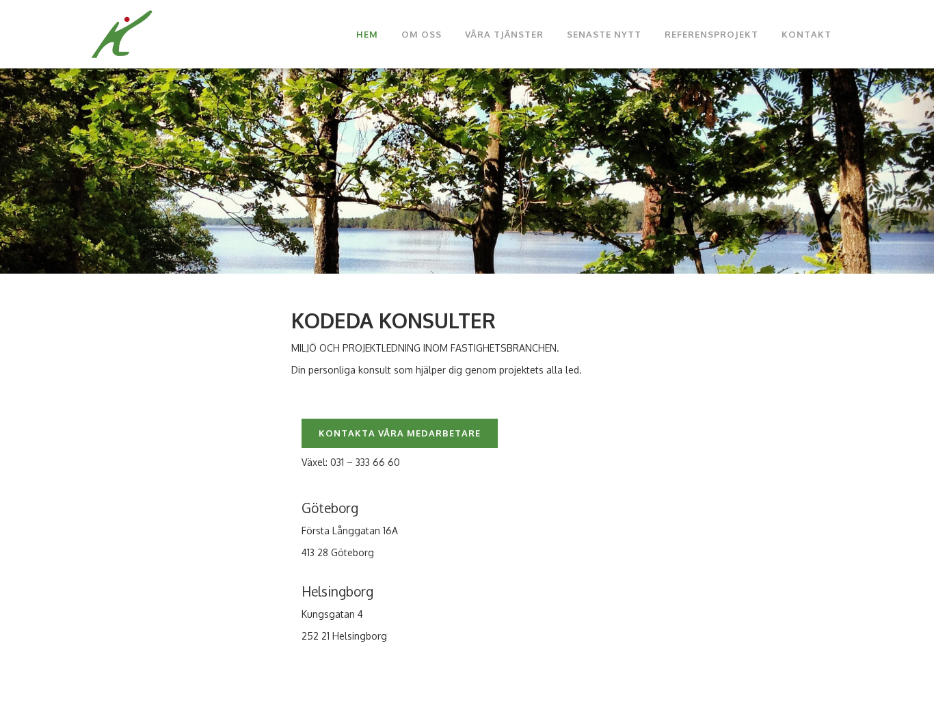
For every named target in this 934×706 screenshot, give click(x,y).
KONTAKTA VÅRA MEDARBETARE (400, 433)
